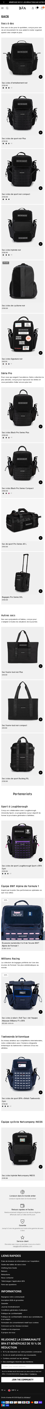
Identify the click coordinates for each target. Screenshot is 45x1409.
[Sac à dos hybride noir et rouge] (6, 255)
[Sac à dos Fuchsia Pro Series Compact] (9, 493)
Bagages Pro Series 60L (12, 597)
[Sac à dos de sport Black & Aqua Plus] (6, 144)
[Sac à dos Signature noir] (22, 335)
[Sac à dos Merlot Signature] (6, 364)
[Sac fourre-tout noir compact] (22, 701)
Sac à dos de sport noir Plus (14, 138)
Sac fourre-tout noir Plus (12, 672)
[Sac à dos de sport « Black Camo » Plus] (9, 144)
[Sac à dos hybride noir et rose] (9, 255)
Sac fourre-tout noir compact (14, 725)
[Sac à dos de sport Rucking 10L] (22, 754)
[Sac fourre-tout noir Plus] (22, 648)
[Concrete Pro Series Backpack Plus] (6, 438)
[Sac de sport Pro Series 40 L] (22, 520)
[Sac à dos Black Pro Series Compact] (22, 464)
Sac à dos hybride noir (11, 250)
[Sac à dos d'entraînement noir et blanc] (6, 88)
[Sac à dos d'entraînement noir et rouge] (9, 88)
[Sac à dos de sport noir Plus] (22, 114)
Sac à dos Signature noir (12, 359)
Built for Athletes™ (24, 1397)
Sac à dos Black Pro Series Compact (18, 488)
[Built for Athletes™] (22, 8)
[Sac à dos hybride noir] (22, 226)
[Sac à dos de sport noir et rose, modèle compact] (6, 199)
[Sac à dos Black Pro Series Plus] (22, 408)
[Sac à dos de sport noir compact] (22, 170)
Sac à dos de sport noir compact (16, 194)
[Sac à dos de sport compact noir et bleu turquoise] (9, 199)
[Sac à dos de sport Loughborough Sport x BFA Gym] (22, 841)
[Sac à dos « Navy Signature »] (9, 364)
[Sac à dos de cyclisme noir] (22, 281)
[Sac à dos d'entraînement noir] (22, 59)
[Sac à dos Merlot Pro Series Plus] (9, 438)
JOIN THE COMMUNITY (22, 1379)
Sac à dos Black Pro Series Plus (15, 432)
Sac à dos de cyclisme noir (13, 305)
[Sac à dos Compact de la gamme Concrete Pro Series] (6, 493)
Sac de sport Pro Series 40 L (14, 544)
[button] (7, 8)
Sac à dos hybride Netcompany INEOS (18, 1175)
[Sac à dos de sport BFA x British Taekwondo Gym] (22, 1074)
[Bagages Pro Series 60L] (22, 573)
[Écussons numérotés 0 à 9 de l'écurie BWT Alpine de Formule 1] (22, 919)
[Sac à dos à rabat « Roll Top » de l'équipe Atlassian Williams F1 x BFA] (22, 994)
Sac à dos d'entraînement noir (15, 83)
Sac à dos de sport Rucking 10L (15, 778)
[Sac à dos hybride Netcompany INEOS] (22, 1148)
